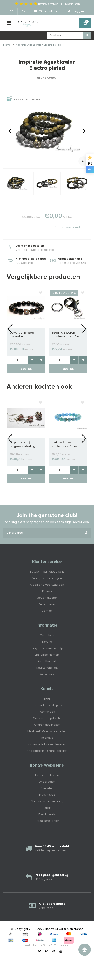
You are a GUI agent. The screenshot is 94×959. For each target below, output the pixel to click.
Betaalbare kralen (47, 820)
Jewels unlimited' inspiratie (22, 334)
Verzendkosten (47, 597)
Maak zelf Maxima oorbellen (47, 731)
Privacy (47, 591)
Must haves (47, 794)
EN (23, 11)
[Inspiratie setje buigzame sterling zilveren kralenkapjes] (26, 417)
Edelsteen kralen (47, 775)
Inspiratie (47, 737)
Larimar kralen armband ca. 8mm (64, 444)
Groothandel (47, 661)
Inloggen (78, 11)
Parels (47, 807)
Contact (47, 610)
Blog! (47, 698)
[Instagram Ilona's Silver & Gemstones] (46, 951)
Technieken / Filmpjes (47, 705)
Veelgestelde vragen (47, 578)
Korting (47, 641)
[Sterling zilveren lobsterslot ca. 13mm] (68, 308)
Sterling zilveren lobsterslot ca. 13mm (66, 334)
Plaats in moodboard (27, 100)
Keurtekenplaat (47, 667)
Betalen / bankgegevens (47, 571)
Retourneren (47, 604)
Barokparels (47, 814)
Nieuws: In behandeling (47, 801)
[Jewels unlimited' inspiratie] (26, 308)
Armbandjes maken (47, 724)
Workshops (47, 711)
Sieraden (47, 788)
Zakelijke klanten (47, 654)
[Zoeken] (87, 35)
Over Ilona (47, 635)
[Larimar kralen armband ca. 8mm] (68, 417)
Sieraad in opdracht (47, 718)
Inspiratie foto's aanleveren (47, 744)
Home (7, 45)
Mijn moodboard (48, 11)
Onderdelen (47, 781)
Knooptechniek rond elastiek (47, 750)
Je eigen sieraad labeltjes (47, 648)
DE (11, 11)
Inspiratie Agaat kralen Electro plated (38, 45)
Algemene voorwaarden (47, 584)
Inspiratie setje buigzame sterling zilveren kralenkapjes (25, 444)
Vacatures (47, 674)
